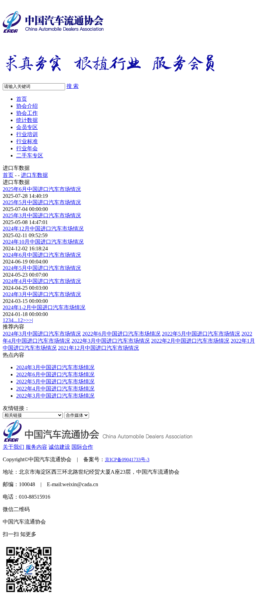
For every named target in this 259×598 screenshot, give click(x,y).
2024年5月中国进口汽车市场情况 (42, 268)
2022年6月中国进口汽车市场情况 (121, 334)
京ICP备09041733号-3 (127, 459)
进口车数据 (34, 175)
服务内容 (36, 447)
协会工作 (27, 113)
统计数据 (27, 120)
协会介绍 (27, 106)
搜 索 (72, 86)
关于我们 (13, 447)
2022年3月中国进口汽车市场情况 (110, 341)
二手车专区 (29, 155)
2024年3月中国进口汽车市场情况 (42, 294)
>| (31, 320)
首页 (21, 99)
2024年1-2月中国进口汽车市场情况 (44, 307)
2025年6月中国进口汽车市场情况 (42, 189)
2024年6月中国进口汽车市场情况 (42, 255)
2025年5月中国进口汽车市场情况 (42, 202)
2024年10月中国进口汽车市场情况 (43, 242)
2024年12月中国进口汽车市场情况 (43, 228)
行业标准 (27, 141)
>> (26, 320)
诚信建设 (59, 447)
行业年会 (27, 148)
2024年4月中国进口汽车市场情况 (42, 281)
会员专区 (27, 127)
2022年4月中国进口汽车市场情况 (55, 388)
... (15, 320)
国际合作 (82, 447)
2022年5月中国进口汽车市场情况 (201, 334)
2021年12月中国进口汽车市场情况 (98, 348)
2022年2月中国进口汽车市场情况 (190, 341)
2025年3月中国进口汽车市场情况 (42, 215)
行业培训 (27, 134)
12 (20, 320)
